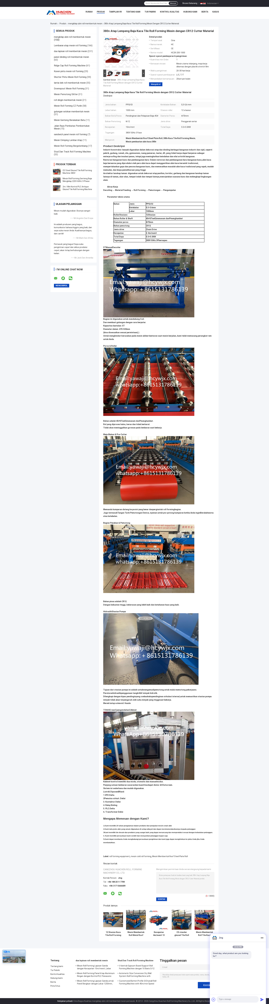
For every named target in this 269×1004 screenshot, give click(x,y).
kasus (215, 12)
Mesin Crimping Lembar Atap (68, 140)
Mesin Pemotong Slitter (66, 94)
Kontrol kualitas (169, 12)
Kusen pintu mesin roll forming (69, 71)
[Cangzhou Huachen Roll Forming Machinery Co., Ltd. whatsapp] (64, 278)
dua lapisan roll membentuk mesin (70, 51)
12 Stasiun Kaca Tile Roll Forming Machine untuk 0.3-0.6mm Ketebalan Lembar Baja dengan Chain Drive (113, 933)
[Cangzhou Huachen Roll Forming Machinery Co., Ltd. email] (57, 278)
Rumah (89, 12)
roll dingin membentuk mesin (68, 100)
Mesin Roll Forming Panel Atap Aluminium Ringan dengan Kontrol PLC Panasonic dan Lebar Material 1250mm (96, 975)
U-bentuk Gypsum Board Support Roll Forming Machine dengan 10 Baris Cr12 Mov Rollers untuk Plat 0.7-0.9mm (137, 967)
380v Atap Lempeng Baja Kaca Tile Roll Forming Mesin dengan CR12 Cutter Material (123, 83)
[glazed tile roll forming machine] (119, 52)
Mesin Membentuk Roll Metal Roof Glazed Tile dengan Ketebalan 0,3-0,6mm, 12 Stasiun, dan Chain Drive (135, 933)
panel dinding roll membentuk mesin (71, 57)
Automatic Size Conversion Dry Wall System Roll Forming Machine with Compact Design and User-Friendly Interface (135, 975)
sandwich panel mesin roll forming (70, 134)
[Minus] (262, 937)
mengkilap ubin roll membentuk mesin (85, 23)
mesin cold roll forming (141, 856)
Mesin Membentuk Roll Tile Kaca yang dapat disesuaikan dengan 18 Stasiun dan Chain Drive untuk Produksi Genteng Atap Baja (204, 933)
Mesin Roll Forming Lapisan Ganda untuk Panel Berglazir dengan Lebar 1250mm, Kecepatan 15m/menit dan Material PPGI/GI (95, 983)
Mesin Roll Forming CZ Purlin (68, 105)
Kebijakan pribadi (64, 1001)
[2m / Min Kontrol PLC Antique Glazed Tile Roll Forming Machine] (57, 188)
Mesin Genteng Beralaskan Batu (69, 120)
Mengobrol (156, 84)
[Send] (262, 999)
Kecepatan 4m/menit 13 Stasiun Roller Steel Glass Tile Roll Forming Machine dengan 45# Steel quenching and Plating (158, 933)
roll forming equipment (119, 856)
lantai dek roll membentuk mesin (70, 82)
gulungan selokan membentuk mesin (71, 111)
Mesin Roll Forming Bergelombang (70, 146)
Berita (204, 12)
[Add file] (213, 999)
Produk (101, 12)
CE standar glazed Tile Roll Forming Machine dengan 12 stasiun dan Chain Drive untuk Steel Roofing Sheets (181, 933)
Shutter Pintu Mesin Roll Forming (70, 77)
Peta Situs (55, 986)
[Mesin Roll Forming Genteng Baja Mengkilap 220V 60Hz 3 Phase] (57, 180)
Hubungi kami (190, 12)
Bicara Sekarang (190, 3)
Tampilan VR (115, 12)
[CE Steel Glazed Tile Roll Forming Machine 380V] (57, 171)
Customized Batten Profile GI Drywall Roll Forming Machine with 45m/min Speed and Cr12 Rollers (137, 983)
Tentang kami (133, 12)
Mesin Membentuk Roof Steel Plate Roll (170, 856)
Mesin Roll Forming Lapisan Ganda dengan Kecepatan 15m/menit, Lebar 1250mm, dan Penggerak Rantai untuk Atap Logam (94, 967)
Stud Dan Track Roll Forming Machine (72, 151)
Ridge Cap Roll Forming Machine (69, 65)
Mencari (173, 3)
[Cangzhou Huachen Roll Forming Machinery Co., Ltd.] (61, 12)
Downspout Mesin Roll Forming (69, 88)
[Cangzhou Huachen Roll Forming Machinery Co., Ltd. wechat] (72, 278)
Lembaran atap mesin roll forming (70, 45)
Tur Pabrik (150, 12)
